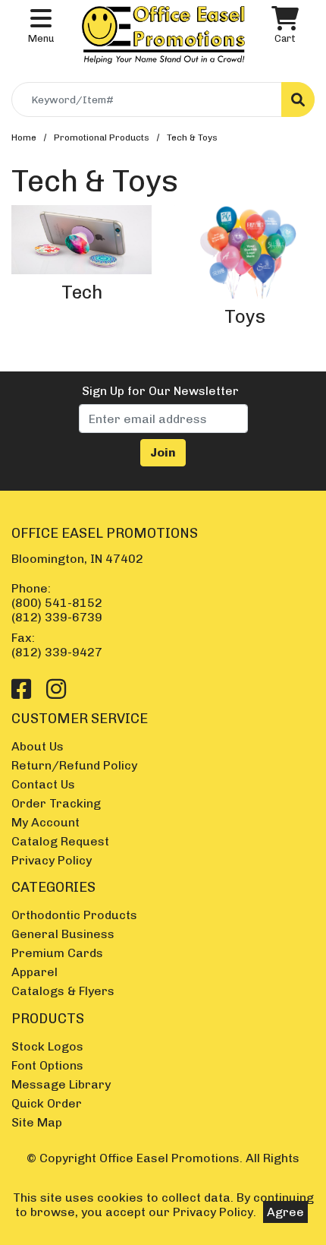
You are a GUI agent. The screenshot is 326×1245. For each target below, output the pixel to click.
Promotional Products (101, 137)
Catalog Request (60, 841)
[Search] (298, 99)
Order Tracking (56, 803)
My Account (45, 822)
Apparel (34, 972)
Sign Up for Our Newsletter (160, 391)
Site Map (36, 1122)
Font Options (47, 1065)
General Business (62, 934)
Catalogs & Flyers (62, 991)
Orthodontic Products (74, 915)
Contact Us (43, 784)
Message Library (61, 1084)
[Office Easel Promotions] (163, 33)
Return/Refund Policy (74, 765)
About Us (37, 746)
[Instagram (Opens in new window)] (56, 689)
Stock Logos (47, 1046)
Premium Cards (57, 953)
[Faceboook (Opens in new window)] (21, 689)
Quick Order (46, 1103)
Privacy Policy (51, 860)
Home (23, 137)
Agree (285, 1212)
